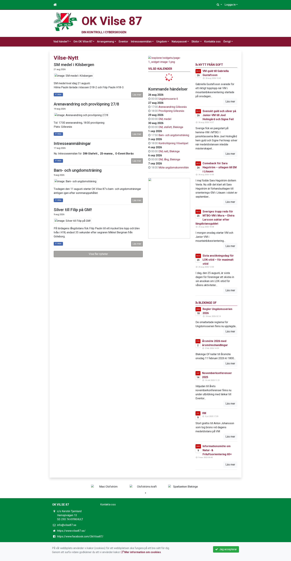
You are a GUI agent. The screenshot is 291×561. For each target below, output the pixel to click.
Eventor (123, 41)
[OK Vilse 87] (65, 21)
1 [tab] (145, 493)
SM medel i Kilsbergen (74, 64)
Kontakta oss (212, 41)
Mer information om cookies (142, 552)
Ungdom (161, 41)
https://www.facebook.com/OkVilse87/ (80, 536)
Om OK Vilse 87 (82, 41)
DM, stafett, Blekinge (170, 127)
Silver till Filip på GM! (73, 209)
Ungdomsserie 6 (168, 98)
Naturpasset (179, 41)
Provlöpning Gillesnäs (171, 111)
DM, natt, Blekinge (169, 151)
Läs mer (137, 94)
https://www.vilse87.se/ (71, 530)
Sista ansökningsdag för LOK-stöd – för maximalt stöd (218, 259)
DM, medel (164, 119)
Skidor (195, 41)
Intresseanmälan (141, 41)
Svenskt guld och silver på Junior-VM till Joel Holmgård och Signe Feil (219, 115)
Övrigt (227, 41)
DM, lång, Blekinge (169, 159)
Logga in (230, 4)
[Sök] (219, 4)
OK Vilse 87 (112, 21)
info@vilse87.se (66, 525)
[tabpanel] (107, 486)
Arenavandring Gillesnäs (172, 106)
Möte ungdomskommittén (173, 167)
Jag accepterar (227, 549)
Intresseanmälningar (72, 143)
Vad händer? (61, 41)
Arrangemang (105, 41)
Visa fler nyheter (98, 254)
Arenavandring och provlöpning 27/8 (86, 104)
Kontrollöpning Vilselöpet (173, 143)
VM (204, 413)
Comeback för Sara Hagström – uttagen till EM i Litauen (220, 167)
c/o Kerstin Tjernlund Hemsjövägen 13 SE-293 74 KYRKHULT (70, 515)
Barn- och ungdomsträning (173, 135)
